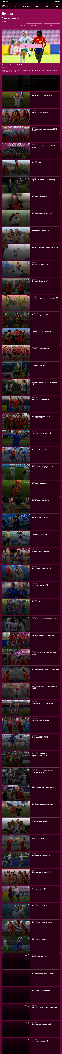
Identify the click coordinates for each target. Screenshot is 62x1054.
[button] (47, 6)
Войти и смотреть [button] (32, 46)
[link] (14, 6)
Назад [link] (5, 21)
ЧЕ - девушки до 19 (5, 6)
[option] (31, 83)
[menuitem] (15, 6)
